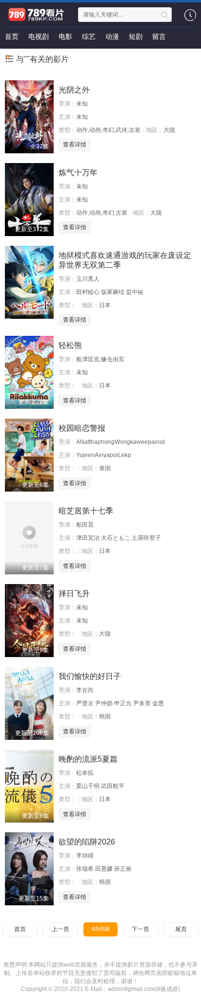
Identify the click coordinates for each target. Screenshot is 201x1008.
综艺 (89, 36)
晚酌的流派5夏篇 (88, 759)
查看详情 (74, 144)
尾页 (181, 929)
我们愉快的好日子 (90, 676)
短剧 (135, 36)
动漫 (112, 36)
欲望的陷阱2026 (87, 842)
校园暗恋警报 (82, 428)
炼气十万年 (78, 172)
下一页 (140, 929)
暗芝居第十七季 (86, 511)
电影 (65, 36)
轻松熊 (70, 345)
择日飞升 (74, 593)
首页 (12, 36)
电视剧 (38, 36)
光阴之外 (74, 90)
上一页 (60, 929)
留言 (159, 36)
